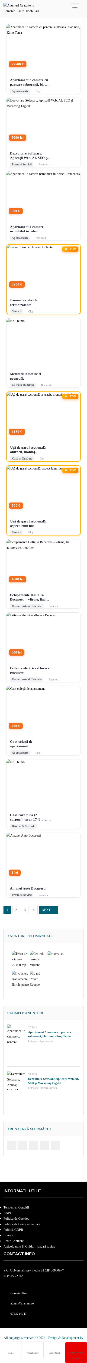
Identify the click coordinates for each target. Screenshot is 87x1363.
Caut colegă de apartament (21, 744)
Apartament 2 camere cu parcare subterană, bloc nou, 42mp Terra (29, 82)
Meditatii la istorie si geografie (25, 376)
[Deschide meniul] (75, 7)
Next (46, 910)
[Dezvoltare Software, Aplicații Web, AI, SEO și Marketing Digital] (16, 1080)
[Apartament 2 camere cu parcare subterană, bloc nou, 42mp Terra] (16, 1034)
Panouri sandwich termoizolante (23, 302)
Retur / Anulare (13, 1241)
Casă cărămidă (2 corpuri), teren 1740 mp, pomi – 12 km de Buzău (28, 817)
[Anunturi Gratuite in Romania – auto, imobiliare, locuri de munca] (22, 7)
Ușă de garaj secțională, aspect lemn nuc (28, 523)
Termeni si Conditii (16, 1207)
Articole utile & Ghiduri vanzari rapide (29, 1246)
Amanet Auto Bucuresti (27, 888)
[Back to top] (72, 1334)
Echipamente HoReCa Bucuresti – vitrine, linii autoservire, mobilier (27, 597)
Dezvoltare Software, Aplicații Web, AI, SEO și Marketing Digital (29, 155)
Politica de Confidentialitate (21, 1224)
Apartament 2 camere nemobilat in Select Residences (27, 229)
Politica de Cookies (16, 1218)
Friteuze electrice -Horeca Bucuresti (30, 670)
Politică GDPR (13, 1230)
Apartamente (46, 1041)
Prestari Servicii (48, 1088)
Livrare (8, 1235)
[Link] (11, 1145)
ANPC (7, 1213)
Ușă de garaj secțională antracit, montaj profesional (28, 450)
